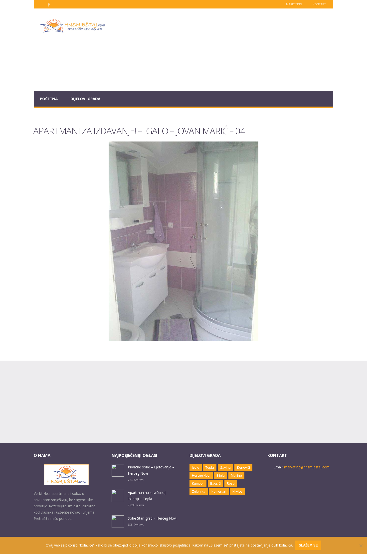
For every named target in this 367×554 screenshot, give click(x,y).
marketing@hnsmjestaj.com (307, 467)
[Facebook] (48, 4)
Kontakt (319, 4)
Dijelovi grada (85, 98)
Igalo (195, 467)
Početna (49, 98)
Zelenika (198, 491)
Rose (231, 483)
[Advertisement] (222, 50)
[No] (360, 545)
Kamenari (218, 491)
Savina (225, 467)
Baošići (215, 483)
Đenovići (243, 467)
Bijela (220, 475)
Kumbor (198, 483)
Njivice (237, 491)
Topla (209, 467)
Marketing (294, 4)
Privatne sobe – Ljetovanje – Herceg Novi (151, 470)
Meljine (236, 475)
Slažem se (308, 545)
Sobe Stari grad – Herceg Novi (152, 518)
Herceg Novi (201, 475)
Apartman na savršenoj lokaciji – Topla (147, 495)
